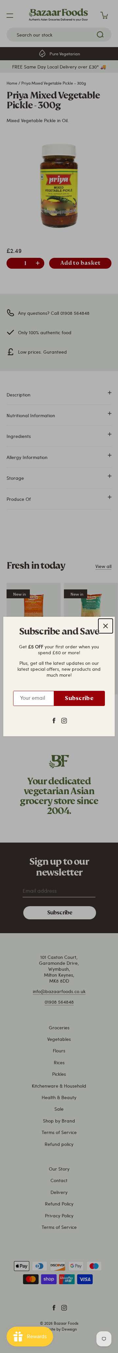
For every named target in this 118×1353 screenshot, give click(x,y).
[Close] (105, 626)
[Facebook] (54, 720)
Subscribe (79, 698)
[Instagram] (64, 720)
